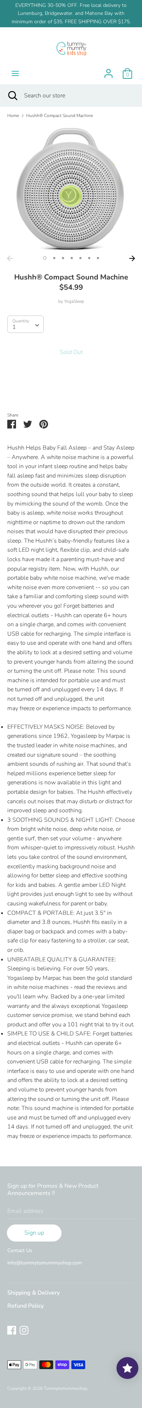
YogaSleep (74, 301)
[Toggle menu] (15, 73)
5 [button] (80, 258)
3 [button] (63, 258)
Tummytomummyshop (65, 1388)
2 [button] (54, 258)
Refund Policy (25, 1306)
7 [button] (98, 258)
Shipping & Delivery (33, 1293)
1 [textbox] (14, 327)
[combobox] (25, 324)
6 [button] (89, 258)
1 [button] (45, 258)
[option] (71, 188)
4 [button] (72, 258)
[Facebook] (11, 1330)
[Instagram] (24, 1330)
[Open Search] (12, 95)
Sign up (34, 1233)
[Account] (108, 71)
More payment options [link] (71, 391)
